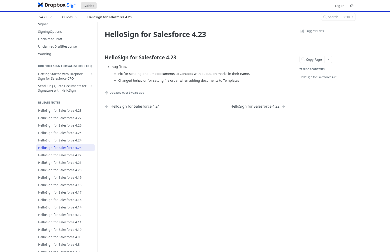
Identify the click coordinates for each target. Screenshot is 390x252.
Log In (339, 6)
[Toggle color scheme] (351, 5)
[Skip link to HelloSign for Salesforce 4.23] (102, 57)
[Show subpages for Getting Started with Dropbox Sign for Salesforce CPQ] (92, 74)
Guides (89, 6)
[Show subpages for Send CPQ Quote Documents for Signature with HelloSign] (92, 86)
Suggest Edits (315, 31)
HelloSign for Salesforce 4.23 (318, 77)
